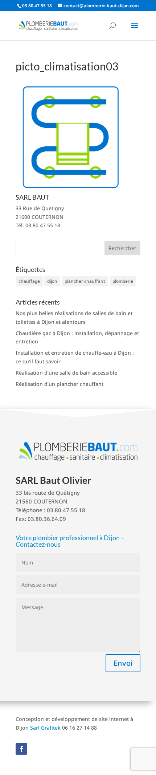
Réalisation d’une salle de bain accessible (66, 372)
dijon (52, 281)
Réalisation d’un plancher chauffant (59, 383)
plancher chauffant (85, 281)
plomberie (122, 281)
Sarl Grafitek (45, 727)
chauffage (29, 281)
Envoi (123, 663)
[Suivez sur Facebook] (21, 749)
